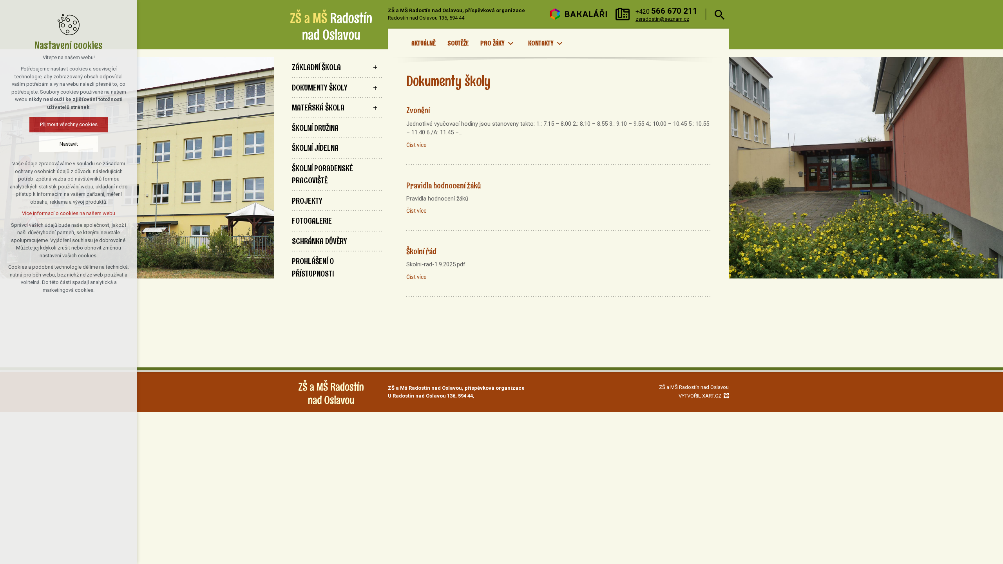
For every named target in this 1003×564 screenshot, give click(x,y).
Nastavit (69, 144)
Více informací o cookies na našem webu (68, 213)
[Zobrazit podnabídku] (510, 43)
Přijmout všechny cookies (69, 124)
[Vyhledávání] (719, 14)
